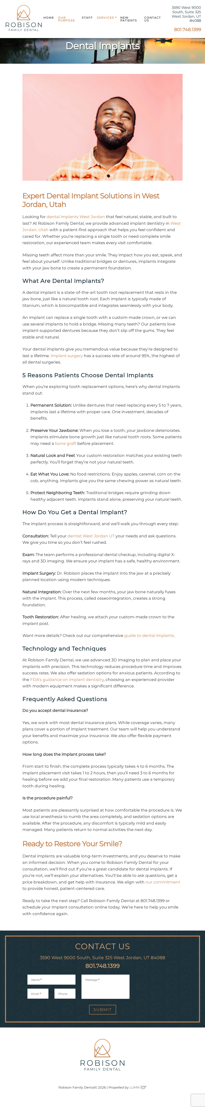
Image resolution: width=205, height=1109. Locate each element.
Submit (102, 1009)
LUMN (135, 1087)
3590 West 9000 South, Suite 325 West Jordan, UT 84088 (186, 14)
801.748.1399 (187, 29)
